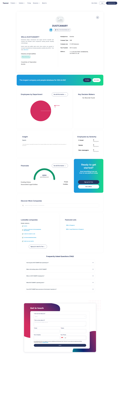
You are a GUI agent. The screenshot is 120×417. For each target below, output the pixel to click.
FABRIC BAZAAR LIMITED (29, 241)
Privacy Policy (45, 342)
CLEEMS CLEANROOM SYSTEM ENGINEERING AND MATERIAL (32, 230)
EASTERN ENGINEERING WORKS (30, 237)
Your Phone (63, 334)
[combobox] (61, 205)
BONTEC (25, 226)
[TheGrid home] (5, 3)
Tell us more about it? (39, 320)
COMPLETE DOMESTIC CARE (29, 233)
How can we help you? (39, 313)
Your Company (37, 334)
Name (62, 328)
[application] (44, 111)
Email (35, 328)
